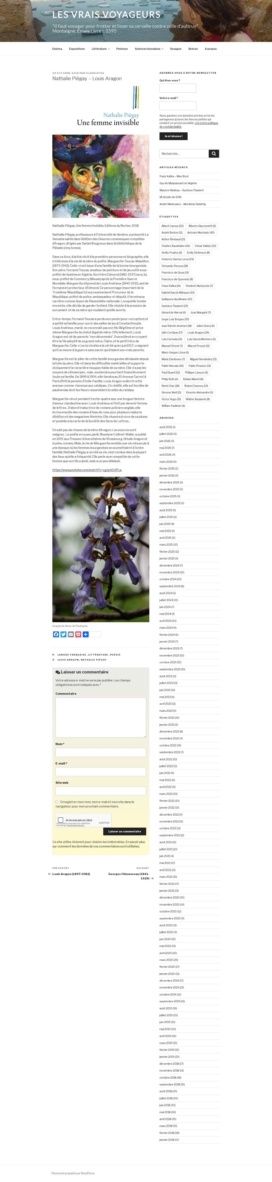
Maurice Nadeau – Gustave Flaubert (181, 190)
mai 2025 (165, 530)
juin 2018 (164, 1105)
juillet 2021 (165, 849)
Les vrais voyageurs (106, 14)
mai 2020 (165, 946)
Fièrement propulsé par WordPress (73, 1173)
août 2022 (165, 759)
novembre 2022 (169, 738)
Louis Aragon (68, 659)
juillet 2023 (166, 683)
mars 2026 (166, 461)
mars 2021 (165, 876)
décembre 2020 (169, 897)
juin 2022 (164, 772)
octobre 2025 (168, 496)
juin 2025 (165, 523)
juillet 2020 (166, 932)
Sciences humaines (147, 48)
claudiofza (95, 73)
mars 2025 (166, 544)
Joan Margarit (201, 312)
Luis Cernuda (172, 339)
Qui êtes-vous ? (169, 80)
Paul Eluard (171, 372)
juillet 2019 (166, 1015)
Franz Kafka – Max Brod (173, 176)
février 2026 (167, 468)
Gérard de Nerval (174, 312)
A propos (211, 48)
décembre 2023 (169, 648)
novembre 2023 (169, 655)
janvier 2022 (166, 807)
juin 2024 (165, 606)
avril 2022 (165, 786)
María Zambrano (173, 359)
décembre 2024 (169, 565)
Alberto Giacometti (202, 225)
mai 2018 (165, 1112)
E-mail (61, 763)
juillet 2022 (166, 766)
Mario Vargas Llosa (175, 352)
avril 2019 (165, 1035)
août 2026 (165, 427)
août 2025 (165, 510)
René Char (170, 385)
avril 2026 (165, 454)
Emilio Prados (172, 252)
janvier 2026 (167, 475)
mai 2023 (165, 696)
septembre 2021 (169, 835)
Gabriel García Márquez (178, 292)
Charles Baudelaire (176, 245)
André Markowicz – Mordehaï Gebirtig (182, 204)
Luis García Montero (201, 339)
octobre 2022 (167, 745)
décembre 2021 (169, 814)
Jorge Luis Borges (175, 319)
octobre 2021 (167, 828)
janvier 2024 (167, 641)
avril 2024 (165, 620)
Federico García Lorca (178, 259)
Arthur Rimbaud (173, 239)
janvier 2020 (167, 973)
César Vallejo (205, 245)
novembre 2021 (169, 821)
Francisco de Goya (175, 272)
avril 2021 (165, 869)
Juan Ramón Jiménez (177, 325)
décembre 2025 (169, 482)
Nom (60, 744)
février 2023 (166, 717)
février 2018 (166, 1132)
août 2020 (165, 925)
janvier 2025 (167, 558)
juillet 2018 (166, 1098)
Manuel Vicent (172, 345)
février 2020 (167, 966)
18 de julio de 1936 (170, 197)
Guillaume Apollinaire (177, 299)
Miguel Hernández (203, 359)
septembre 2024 (169, 586)
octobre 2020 (168, 911)
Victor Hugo (171, 399)
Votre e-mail (168, 98)
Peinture (122, 48)
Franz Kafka (171, 285)
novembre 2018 (169, 1070)
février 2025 (167, 551)
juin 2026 (165, 440)
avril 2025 (165, 537)
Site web (62, 782)
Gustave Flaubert (175, 305)
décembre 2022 (169, 731)
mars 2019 (165, 1042)
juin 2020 (165, 939)
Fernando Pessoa (175, 265)
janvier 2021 (166, 890)
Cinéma (57, 48)
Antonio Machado (200, 232)
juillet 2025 (166, 517)
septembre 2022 (169, 752)
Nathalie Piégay (94, 659)
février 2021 (166, 883)
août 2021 (165, 842)
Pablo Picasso (200, 365)
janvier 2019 (166, 1056)
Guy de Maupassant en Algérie (178, 183)
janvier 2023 (166, 724)
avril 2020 (165, 953)
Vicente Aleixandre (199, 392)
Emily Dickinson (198, 252)
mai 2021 (164, 862)
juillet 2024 (166, 600)
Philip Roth (170, 379)
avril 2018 (165, 1119)
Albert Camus (173, 225)
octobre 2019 (167, 994)
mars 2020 (166, 959)
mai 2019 (165, 1029)
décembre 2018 (169, 1063)
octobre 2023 (167, 662)
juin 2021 (164, 856)
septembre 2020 (170, 918)
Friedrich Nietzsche (199, 285)
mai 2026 (165, 447)
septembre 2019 (169, 1001)
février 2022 (166, 800)
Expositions (77, 48)
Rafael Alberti (193, 379)
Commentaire (66, 693)
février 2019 (166, 1049)
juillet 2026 (166, 433)
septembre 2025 (169, 503)
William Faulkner (173, 405)
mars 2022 (166, 793)
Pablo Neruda (173, 365)
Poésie (115, 654)
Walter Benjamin (198, 399)
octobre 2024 (168, 579)
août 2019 (165, 1008)
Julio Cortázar (172, 332)
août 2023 (165, 676)
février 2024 (167, 634)
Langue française (72, 654)
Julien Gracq (206, 325)
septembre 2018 (169, 1084)
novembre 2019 (169, 987)
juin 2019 (164, 1022)
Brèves (193, 48)
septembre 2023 (169, 669)
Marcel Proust (198, 345)
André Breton (172, 232)
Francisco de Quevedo (177, 279)
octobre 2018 (167, 1077)
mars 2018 (165, 1125)
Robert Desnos (196, 385)
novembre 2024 (169, 572)
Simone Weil (171, 392)
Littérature (99, 48)
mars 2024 (166, 627)
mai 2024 (165, 613)
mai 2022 (165, 780)
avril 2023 (165, 703)
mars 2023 (166, 710)
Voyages (176, 48)
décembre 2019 (169, 980)
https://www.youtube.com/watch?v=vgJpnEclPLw (87, 470)
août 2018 (165, 1091)
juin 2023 (164, 690)
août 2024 (165, 593)
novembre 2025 (169, 489)
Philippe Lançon (196, 372)
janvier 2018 (166, 1139)
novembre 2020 (169, 904)
